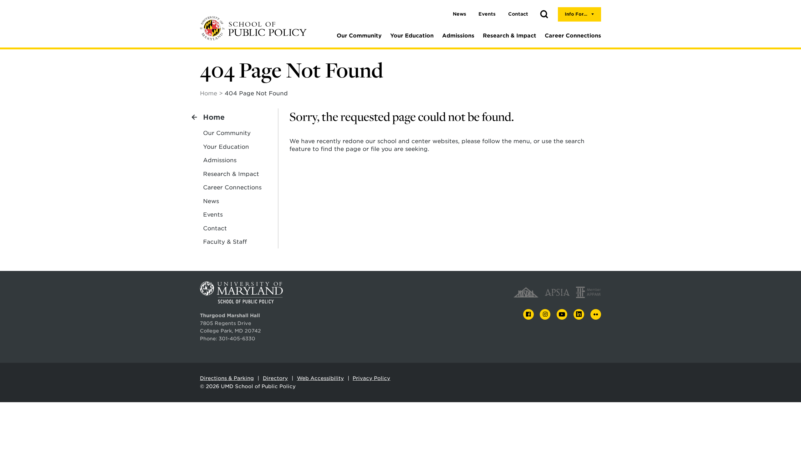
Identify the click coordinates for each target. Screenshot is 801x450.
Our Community (359, 35)
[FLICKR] (595, 314)
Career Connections (573, 35)
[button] (544, 14)
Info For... (576, 14)
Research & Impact (509, 35)
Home (208, 93)
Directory (275, 378)
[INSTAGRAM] (545, 314)
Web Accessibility (320, 378)
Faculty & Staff (225, 241)
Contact (518, 14)
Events (487, 14)
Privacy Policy (371, 378)
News (459, 14)
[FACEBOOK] (528, 314)
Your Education (412, 35)
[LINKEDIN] (579, 314)
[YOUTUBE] (562, 314)
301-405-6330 (237, 339)
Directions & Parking (227, 378)
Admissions (458, 35)
